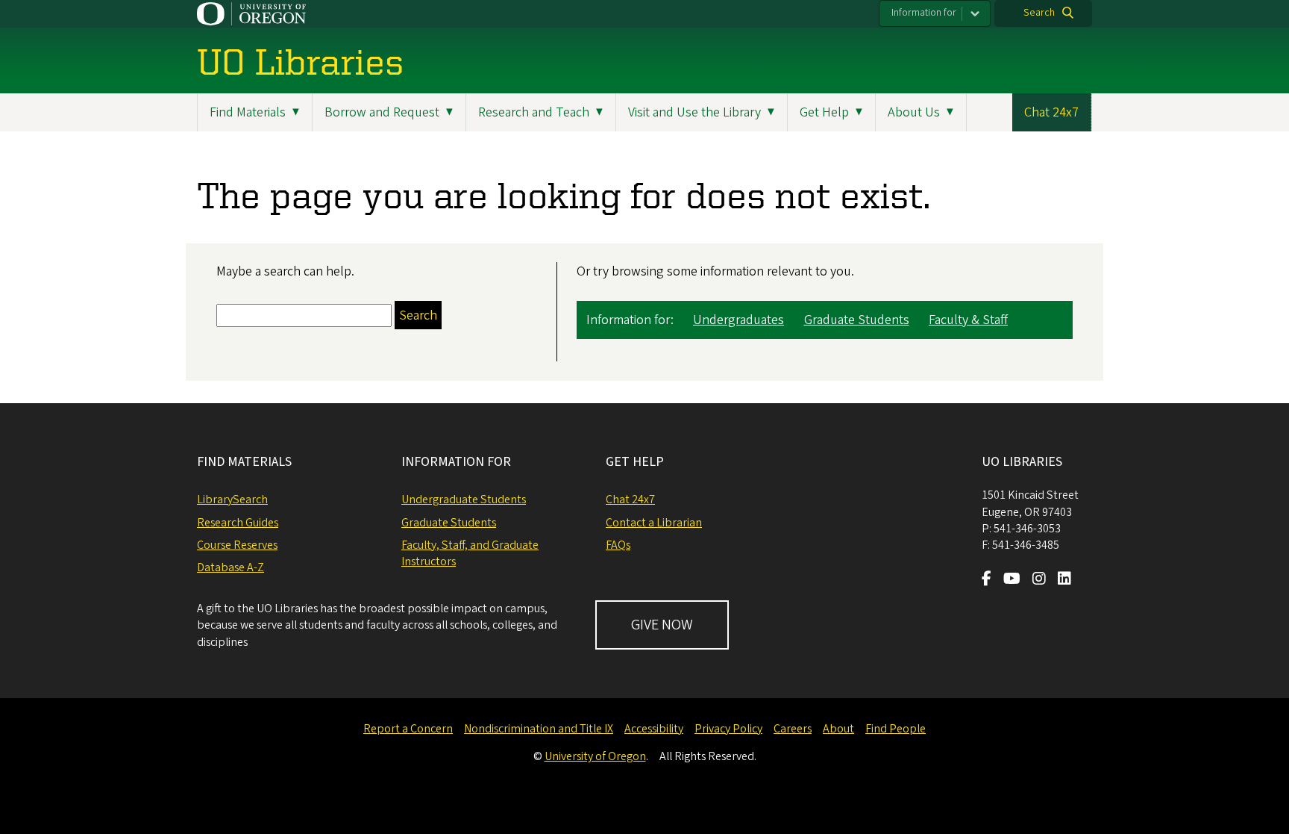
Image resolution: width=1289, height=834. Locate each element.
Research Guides (237, 522)
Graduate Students (856, 320)
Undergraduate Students (463, 499)
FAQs (618, 545)
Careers (793, 729)
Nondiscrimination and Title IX (538, 729)
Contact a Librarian (654, 522)
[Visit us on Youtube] (1011, 580)
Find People (895, 729)
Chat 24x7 (1051, 112)
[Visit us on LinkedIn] (1064, 580)
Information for (923, 12)
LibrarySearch (232, 499)
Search (1039, 12)
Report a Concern (408, 729)
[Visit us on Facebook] (986, 580)
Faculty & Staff (968, 320)
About (838, 729)
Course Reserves (237, 545)
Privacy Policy (728, 729)
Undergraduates (738, 320)
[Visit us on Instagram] (1039, 580)
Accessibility (653, 729)
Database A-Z (230, 567)
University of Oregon (595, 756)
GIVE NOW (662, 624)
